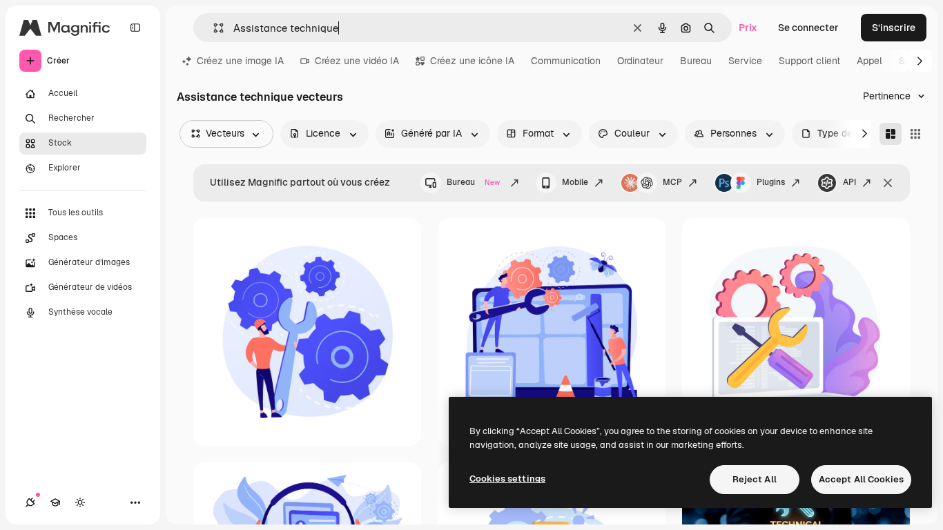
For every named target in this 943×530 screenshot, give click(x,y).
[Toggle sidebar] (135, 28)
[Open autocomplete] (213, 28)
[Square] (915, 134)
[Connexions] (30, 502)
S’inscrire (893, 27)
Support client (809, 61)
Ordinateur (640, 61)
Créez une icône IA (472, 61)
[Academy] (55, 502)
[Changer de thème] (80, 502)
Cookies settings (507, 478)
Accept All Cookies (861, 479)
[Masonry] (890, 134)
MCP (672, 182)
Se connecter (808, 27)
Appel (869, 61)
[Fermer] (887, 182)
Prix (748, 27)
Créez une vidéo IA (357, 61)
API (849, 182)
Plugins (771, 182)
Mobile (575, 182)
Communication (566, 61)
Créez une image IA (240, 61)
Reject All (754, 479)
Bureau (696, 61)
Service (745, 61)
